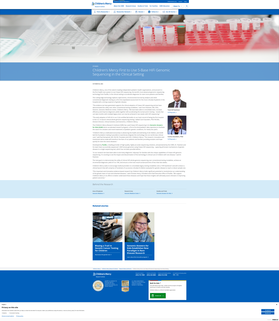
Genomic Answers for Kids (164, 193)
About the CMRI (119, 6)
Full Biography (172, 112)
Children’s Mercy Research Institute (110, 268)
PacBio (104, 145)
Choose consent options (8, 316)
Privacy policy (19, 316)
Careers (180, 1)
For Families (154, 6)
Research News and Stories (125, 268)
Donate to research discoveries (121, 1)
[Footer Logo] (102, 275)
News (185, 1)
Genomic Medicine (98, 193)
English (4, 304)
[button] (187, 6)
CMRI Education (164, 6)
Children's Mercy (96, 268)
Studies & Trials (143, 6)
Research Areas (131, 6)
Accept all (268, 310)
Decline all (268, 313)
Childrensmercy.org (172, 1)
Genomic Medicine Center (132, 193)
